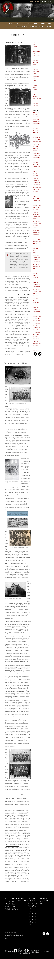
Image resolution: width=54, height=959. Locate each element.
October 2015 (36, 314)
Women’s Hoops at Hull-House (16, 363)
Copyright (14, 903)
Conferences (36, 49)
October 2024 (36, 139)
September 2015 (37, 316)
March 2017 (36, 277)
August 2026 (36, 112)
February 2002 (36, 348)
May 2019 (35, 228)
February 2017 (36, 280)
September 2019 (37, 223)
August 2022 (36, 171)
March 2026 (36, 119)
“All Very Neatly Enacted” (14, 42)
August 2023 (36, 160)
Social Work (36, 101)
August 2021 (36, 189)
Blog (49, 26)
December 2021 (36, 182)
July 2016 (35, 296)
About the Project (30, 24)
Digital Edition (34, 1)
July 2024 (35, 146)
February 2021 (36, 200)
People (34, 83)
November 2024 (36, 137)
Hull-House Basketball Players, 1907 (20, 844)
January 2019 (36, 234)
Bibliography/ (8, 901)
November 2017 (36, 262)
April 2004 (35, 341)
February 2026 (36, 121)
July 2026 (35, 114)
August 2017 (36, 268)
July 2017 (35, 271)
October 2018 (36, 239)
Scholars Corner (36, 26)
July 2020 (35, 209)
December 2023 (36, 155)
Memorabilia (36, 76)
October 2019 (36, 221)
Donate (20, 902)
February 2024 (36, 151)
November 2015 (36, 311)
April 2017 (35, 275)
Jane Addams (14, 24)
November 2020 (36, 203)
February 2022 (36, 180)
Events (34, 64)
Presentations (15, 909)
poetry (35, 87)
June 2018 (35, 248)
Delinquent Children (23, 345)
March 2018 (36, 255)
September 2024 (37, 141)
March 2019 (36, 230)
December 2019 (36, 219)
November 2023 (36, 157)
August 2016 (36, 293)
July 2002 (35, 345)
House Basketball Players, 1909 (12, 846)
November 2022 (36, 169)
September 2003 (37, 343)
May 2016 (35, 300)
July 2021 (35, 191)
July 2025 (35, 128)
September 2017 (37, 266)
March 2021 (36, 198)
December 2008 (36, 327)
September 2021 (37, 187)
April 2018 (35, 253)
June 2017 (35, 273)
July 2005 (35, 336)
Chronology (8, 903)
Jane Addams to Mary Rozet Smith (11, 343)
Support (14, 908)
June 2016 (35, 298)
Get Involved (46, 24)
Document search (37, 58)
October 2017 (36, 264)
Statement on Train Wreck (18, 342)
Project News (36, 92)
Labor (34, 73)
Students (35, 103)
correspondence (37, 51)
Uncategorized (36, 105)
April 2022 (35, 178)
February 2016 (36, 305)
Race (34, 94)
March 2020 (36, 214)
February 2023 (36, 166)
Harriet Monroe (37, 67)
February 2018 (36, 257)
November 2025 (36, 123)
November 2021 (36, 185)
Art (34, 42)
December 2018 (36, 237)
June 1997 (35, 350)
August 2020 (36, 207)
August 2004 (36, 339)
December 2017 (36, 259)
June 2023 (35, 162)
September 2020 (37, 205)
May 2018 (35, 250)
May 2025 (35, 130)
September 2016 (37, 291)
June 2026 (35, 117)
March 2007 (36, 334)
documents (36, 60)
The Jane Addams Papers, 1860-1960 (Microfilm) (32, 903)
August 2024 (36, 144)
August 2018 (36, 243)
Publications (21, 26)
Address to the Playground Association (12, 879)
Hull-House (35, 69)
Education (35, 62)
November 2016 (36, 286)
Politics (35, 89)
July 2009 (35, 325)
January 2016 (36, 307)
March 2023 (36, 164)
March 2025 (36, 135)
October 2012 (36, 320)
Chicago (35, 46)
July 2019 (35, 225)
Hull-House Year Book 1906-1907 (21, 878)
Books (34, 44)
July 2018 (35, 246)
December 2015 (36, 309)
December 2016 (36, 284)
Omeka (34, 78)
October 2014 (36, 318)
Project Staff (15, 901)
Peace (34, 80)
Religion (35, 96)
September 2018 (37, 241)
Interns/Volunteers (23, 900)
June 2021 (35, 194)
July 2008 (35, 330)
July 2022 (35, 173)
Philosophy (36, 85)
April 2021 (35, 196)
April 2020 (35, 212)
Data (34, 53)
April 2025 (35, 132)
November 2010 (36, 323)
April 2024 (35, 148)
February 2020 (36, 216)
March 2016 (36, 302)
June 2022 (35, 175)
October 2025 (36, 126)
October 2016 (36, 289)
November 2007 (36, 332)
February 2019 (36, 232)
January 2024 (36, 153)
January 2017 (36, 282)
